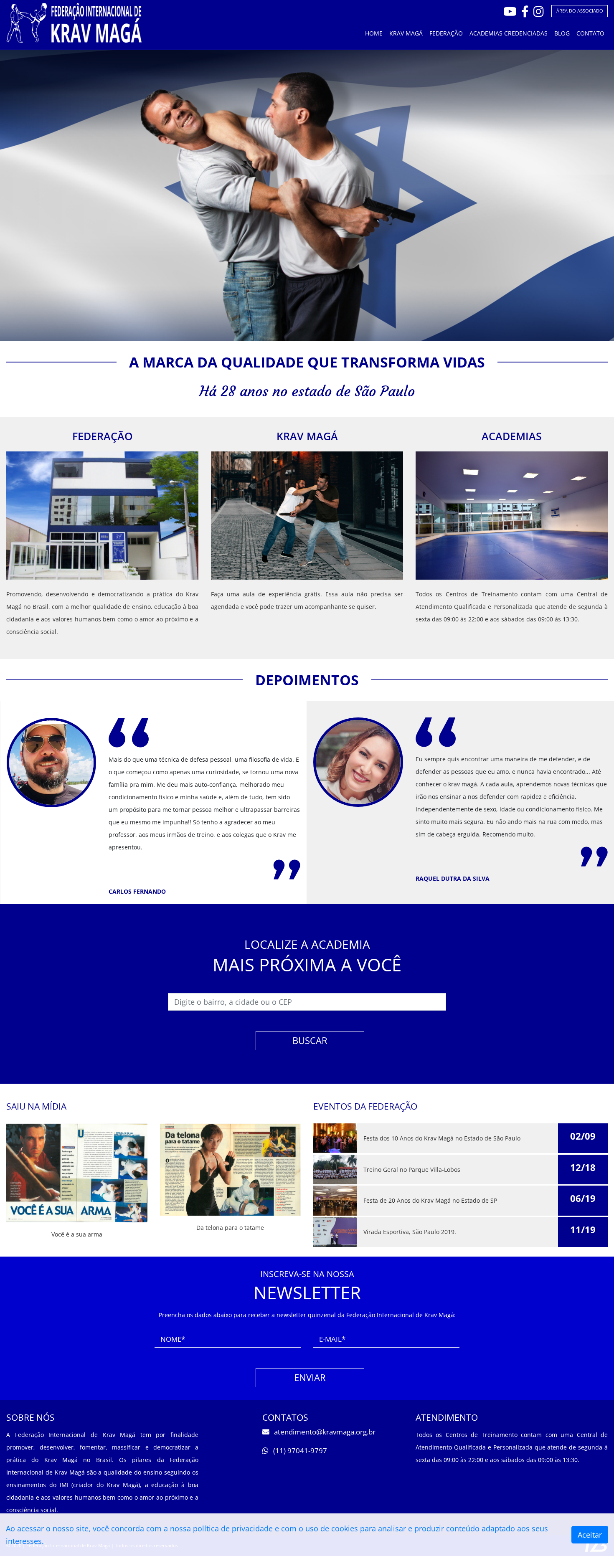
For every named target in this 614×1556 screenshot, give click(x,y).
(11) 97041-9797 (299, 1450)
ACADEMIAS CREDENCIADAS (508, 33)
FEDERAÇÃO (446, 33)
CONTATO (590, 33)
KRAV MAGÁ (406, 33)
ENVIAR (310, 1377)
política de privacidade (233, 1528)
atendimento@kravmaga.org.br (324, 1432)
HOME (374, 33)
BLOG (562, 33)
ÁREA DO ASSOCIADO (579, 11)
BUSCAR (309, 1040)
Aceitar (590, 1535)
